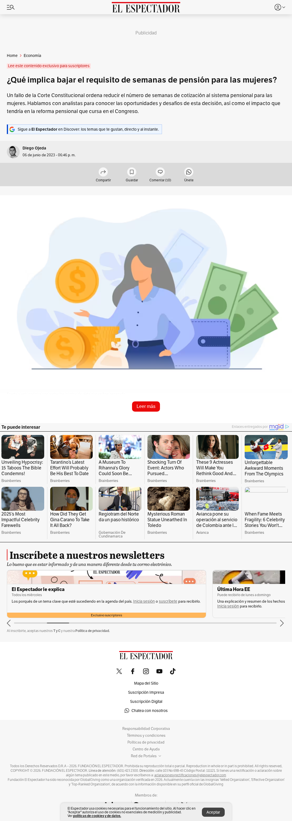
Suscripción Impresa (146, 692)
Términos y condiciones (146, 736)
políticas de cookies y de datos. (97, 816)
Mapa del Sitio (146, 683)
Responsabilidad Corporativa (146, 729)
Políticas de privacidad (146, 742)
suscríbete (168, 601)
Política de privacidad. (92, 631)
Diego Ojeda (34, 148)
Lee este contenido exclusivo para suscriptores (49, 65)
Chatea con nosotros (149, 710)
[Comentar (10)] (160, 172)
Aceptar (213, 812)
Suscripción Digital (146, 701)
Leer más (146, 406)
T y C (56, 631)
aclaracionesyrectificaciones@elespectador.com (190, 775)
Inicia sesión (144, 601)
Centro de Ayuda (146, 749)
